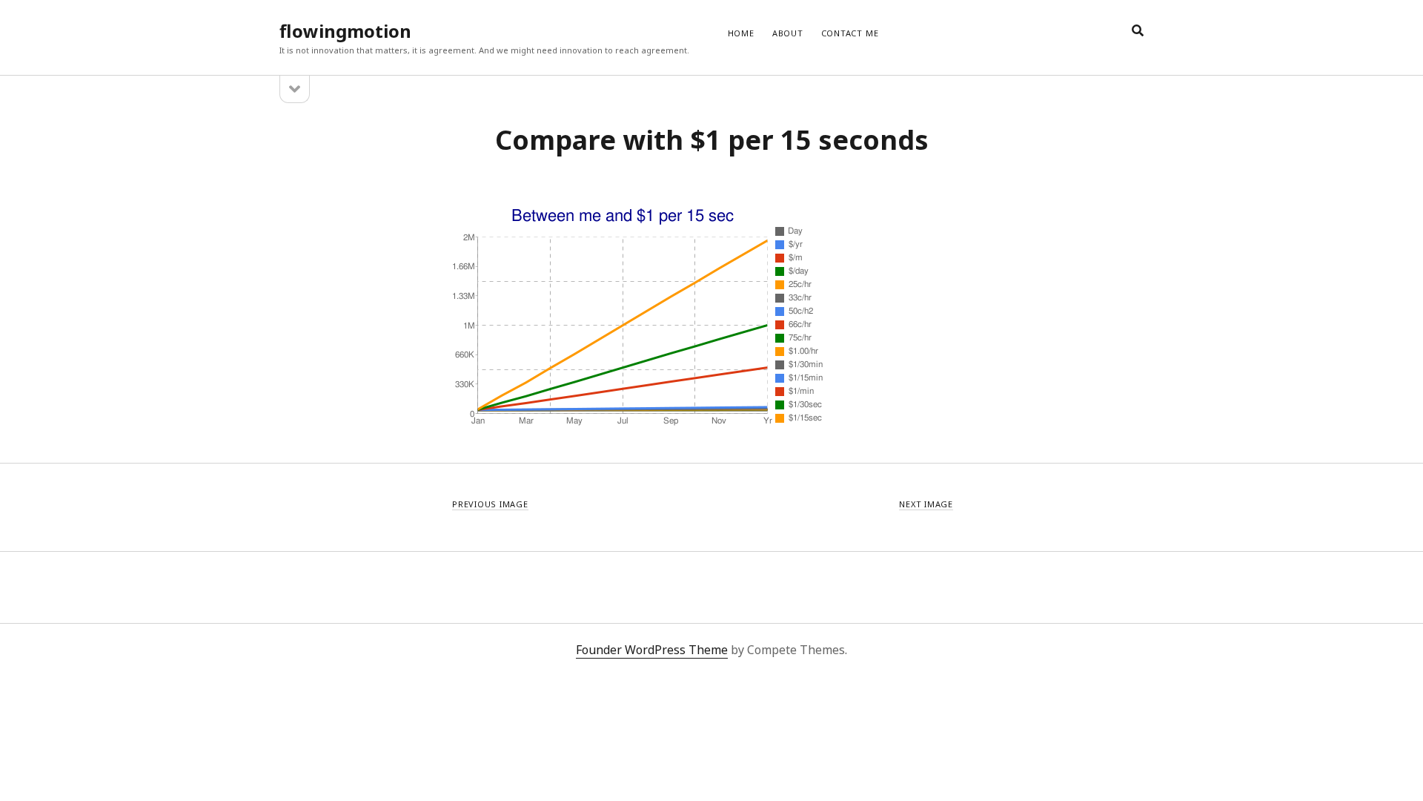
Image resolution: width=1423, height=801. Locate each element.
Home (741, 33)
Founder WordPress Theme (652, 650)
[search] (1137, 31)
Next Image (926, 504)
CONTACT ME (850, 33)
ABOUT (787, 33)
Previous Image (490, 504)
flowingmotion (345, 31)
